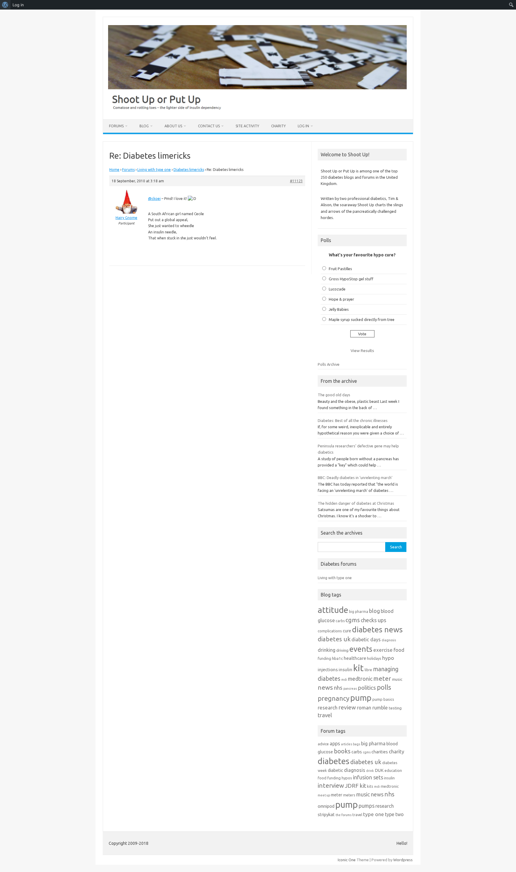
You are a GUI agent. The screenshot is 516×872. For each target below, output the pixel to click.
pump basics (383, 699)
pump (360, 697)
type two (394, 814)
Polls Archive (329, 364)
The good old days (334, 395)
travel (325, 715)
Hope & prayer (341, 299)
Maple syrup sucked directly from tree (361, 319)
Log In (303, 126)
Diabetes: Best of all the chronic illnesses (353, 420)
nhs (338, 688)
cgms (352, 619)
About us (173, 126)
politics (367, 687)
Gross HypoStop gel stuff (351, 279)
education (393, 770)
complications (330, 631)
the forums (343, 815)
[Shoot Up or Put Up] (257, 109)
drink (370, 770)
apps (335, 743)
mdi (344, 679)
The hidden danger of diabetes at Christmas (356, 503)
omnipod (326, 806)
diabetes (333, 761)
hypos (347, 778)
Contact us (209, 126)
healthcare (355, 658)
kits (370, 786)
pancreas (350, 688)
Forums (116, 126)
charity (396, 751)
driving (342, 650)
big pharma (358, 612)
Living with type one (154, 170)
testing (395, 708)
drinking (326, 650)
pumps (366, 806)
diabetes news (377, 629)
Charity (278, 126)
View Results (362, 350)
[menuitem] (5, 5)
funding (324, 658)
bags (356, 744)
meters (349, 795)
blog (374, 611)
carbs (340, 621)
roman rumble (372, 707)
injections (328, 669)
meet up (324, 795)
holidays (374, 658)
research (327, 707)
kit (358, 668)
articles (346, 744)
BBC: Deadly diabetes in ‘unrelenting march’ (355, 477)
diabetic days (366, 639)
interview (331, 785)
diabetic (335, 770)
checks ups (373, 620)
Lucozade (337, 289)
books (342, 751)
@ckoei (154, 199)
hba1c (337, 658)
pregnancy (333, 698)
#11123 (296, 181)
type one (373, 814)
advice (323, 744)
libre (368, 670)
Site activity (247, 126)
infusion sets (368, 777)
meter (382, 678)
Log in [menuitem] (18, 4)
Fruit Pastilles (340, 269)
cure (347, 630)
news (325, 687)
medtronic (360, 679)
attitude (333, 609)
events (360, 649)
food (399, 650)
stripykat (326, 814)
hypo (388, 658)
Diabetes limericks (188, 170)
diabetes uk (334, 639)
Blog (144, 126)
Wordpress (403, 860)
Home (114, 170)
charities (379, 751)
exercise (383, 650)
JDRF (352, 785)
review (347, 707)
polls (384, 687)
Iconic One (347, 860)
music (397, 679)
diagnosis (389, 640)
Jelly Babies (339, 309)
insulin (345, 669)
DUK (379, 770)
